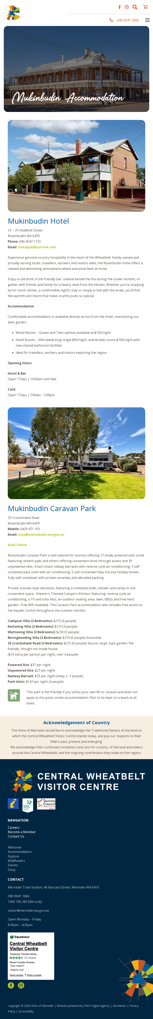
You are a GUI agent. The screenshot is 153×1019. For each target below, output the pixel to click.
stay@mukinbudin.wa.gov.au (41, 534)
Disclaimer (119, 1006)
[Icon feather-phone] (111, 20)
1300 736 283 (17, 901)
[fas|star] (11, 985)
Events (13, 865)
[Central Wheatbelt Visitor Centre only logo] (13, 13)
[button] (134, 7)
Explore (13, 856)
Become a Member (22, 832)
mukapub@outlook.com (37, 247)
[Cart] (145, 7)
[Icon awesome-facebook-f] (120, 7)
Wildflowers (16, 860)
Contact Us (16, 836)
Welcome (14, 847)
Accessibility (26, 1011)
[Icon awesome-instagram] (127, 7)
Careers (14, 827)
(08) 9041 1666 (18, 896)
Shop (12, 869)
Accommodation (20, 851)
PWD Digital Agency (97, 1006)
